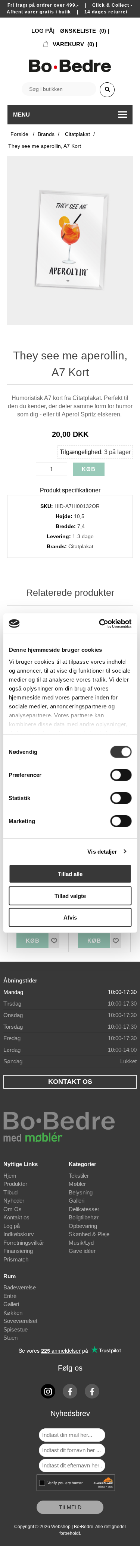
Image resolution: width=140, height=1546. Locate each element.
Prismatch (15, 1259)
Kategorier (82, 1164)
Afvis (70, 917)
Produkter (15, 1184)
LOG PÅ (42, 31)
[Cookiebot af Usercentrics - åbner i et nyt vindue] (99, 623)
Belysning (81, 1192)
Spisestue (15, 1329)
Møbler (77, 1184)
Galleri (76, 1200)
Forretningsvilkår (23, 1242)
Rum (9, 1276)
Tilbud (10, 1192)
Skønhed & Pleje (89, 1234)
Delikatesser (84, 1209)
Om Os (12, 1209)
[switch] (120, 775)
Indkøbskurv (18, 1234)
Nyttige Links (20, 1164)
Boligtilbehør (84, 1217)
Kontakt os (16, 1217)
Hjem (9, 1175)
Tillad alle (70, 874)
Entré (9, 1296)
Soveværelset (20, 1321)
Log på (11, 1226)
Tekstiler (79, 1175)
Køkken (12, 1313)
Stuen (10, 1337)
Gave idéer (82, 1251)
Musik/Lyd (81, 1242)
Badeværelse (19, 1287)
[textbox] (59, 89)
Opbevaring (83, 1226)
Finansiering (18, 1251)
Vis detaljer (102, 851)
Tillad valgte (70, 895)
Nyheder (13, 1200)
